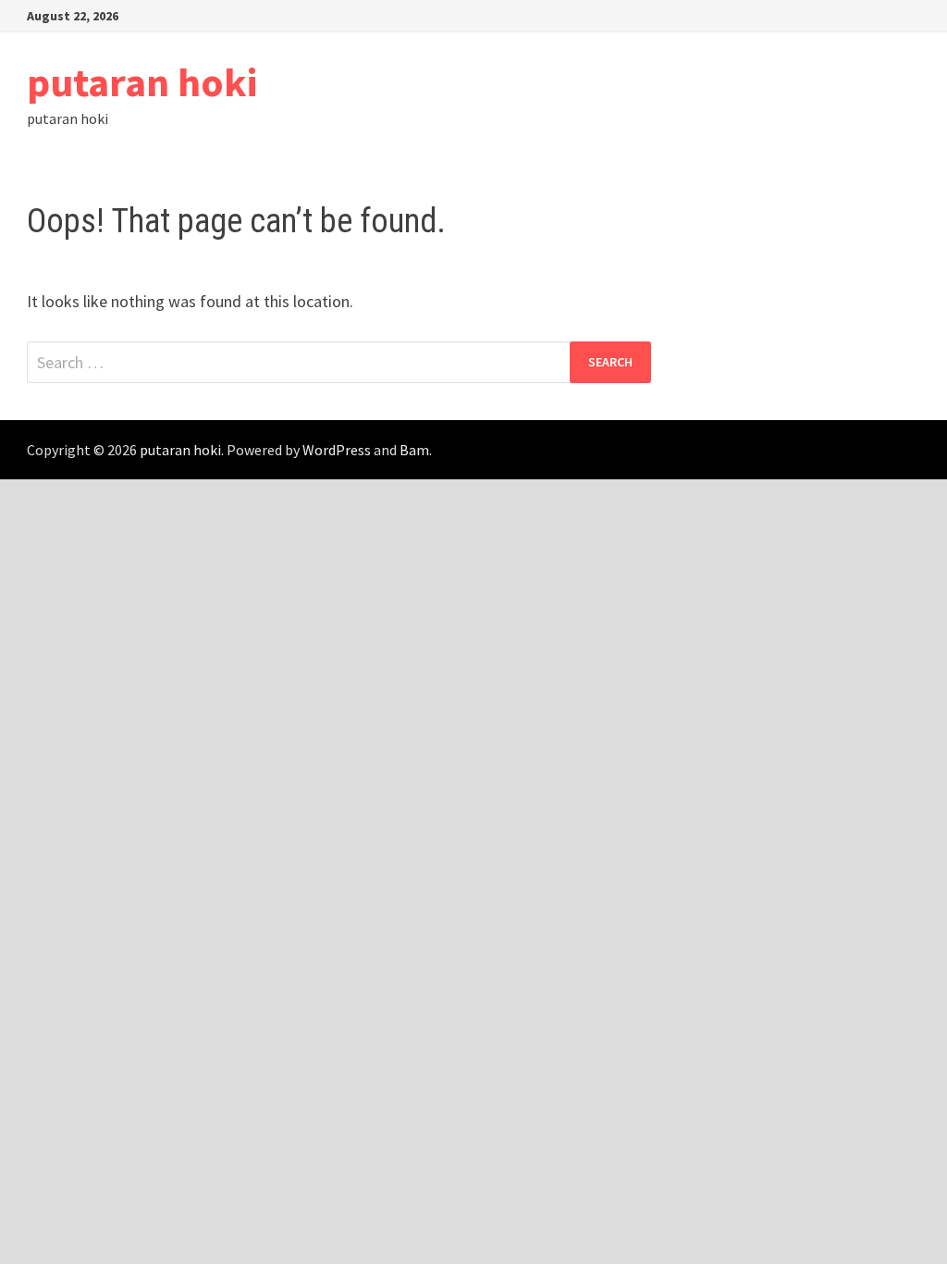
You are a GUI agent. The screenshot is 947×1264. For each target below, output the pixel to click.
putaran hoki (142, 81)
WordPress (336, 449)
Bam (414, 449)
